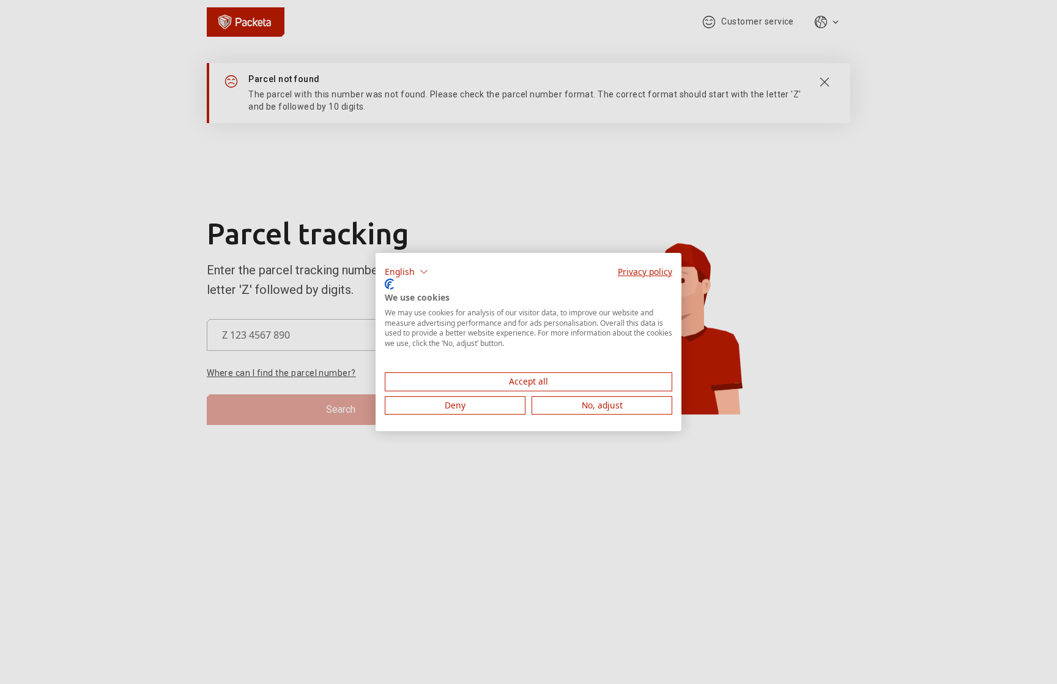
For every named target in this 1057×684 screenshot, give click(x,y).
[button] (406, 272)
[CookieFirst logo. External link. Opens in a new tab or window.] (389, 284)
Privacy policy (645, 271)
